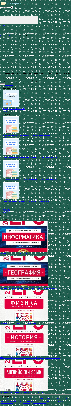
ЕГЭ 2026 (9, 400)
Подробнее (5, 111)
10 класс (37, 398)
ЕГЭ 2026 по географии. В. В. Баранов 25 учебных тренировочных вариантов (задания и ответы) (29, 288)
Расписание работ (6, 205)
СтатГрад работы (6, 26)
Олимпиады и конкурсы (7, 27)
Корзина (4, 212)
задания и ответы (5, 10)
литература (44, 401)
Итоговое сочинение (7, 32)
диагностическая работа (12, 401)
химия (49, 403)
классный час (31, 401)
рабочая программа (65, 401)
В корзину (8, 137)
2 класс (5, 398)
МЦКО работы (5, 25)
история (26, 401)
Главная (1, 35)
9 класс (32, 399)
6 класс (19, 398)
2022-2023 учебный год (51, 398)
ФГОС (42, 400)
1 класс (2, 398)
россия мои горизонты (17, 403)
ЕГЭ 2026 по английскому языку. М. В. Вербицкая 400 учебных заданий (22, 392)
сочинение (31, 403)
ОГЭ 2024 (21, 400)
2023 (58, 398)
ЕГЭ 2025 (5, 400)
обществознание (55, 401)
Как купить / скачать (7, 210)
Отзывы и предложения (7, 209)
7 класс (24, 398)
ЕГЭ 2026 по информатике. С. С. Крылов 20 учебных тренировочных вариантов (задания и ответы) (30, 253)
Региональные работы (7, 30)
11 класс (42, 399)
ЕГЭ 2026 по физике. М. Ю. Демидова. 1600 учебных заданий (18, 323)
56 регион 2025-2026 (8, 35)
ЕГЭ (67, 398)
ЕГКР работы (5, 29)
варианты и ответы (51, 400)
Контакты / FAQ (6, 211)
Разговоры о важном (6, 33)
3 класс (8, 398)
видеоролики (57, 400)
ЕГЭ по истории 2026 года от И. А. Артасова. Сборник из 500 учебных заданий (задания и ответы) (30, 358)
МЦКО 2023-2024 (17, 400)
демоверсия (3, 401)
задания (19, 401)
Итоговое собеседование (7, 31)
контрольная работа (39, 401)
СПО (40, 400)
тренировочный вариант (39, 403)
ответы (59, 401)
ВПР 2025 (63, 398)
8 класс (28, 398)
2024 (61, 398)
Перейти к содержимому (5, 0)
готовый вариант (63, 400)
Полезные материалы (7, 208)
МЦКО (12, 400)
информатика (22, 401)
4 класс (12, 398)
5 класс (16, 398)
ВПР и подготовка (6, 28)
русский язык (26, 403)
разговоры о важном (6, 403)
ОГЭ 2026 (29, 400)
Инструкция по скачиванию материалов (10, 82)
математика (49, 401)
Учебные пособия (6, 207)
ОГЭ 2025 (25, 400)
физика (47, 403)
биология (45, 400)
